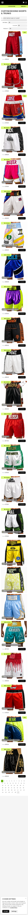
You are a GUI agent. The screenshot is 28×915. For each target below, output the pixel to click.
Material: (5, 22)
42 (20, 790)
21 (5, 785)
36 (2, 790)
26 (20, 785)
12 (4, 783)
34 (20, 788)
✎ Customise (22, 59)
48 (15, 792)
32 (14, 788)
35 (23, 788)
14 (10, 783)
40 (14, 790)
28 (2, 788)
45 (6, 792)
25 (17, 785)
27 (23, 785)
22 (8, 785)
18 (21, 783)
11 (2, 783)
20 (2, 785)
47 (12, 792)
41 (17, 790)
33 (17, 788)
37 (5, 790)
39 (11, 790)
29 (5, 788)
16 (15, 783)
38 (8, 790)
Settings (14, 911)
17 (18, 783)
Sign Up (12, 6)
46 (9, 792)
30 (8, 788)
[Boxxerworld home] (2, 2)
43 (24, 790)
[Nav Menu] (26, 2)
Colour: (15, 25)
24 (14, 785)
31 (11, 788)
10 (24, 781)
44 (2, 792)
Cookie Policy (13, 907)
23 (11, 785)
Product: (5, 28)
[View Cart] (23, 2)
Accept (6, 911)
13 (7, 783)
